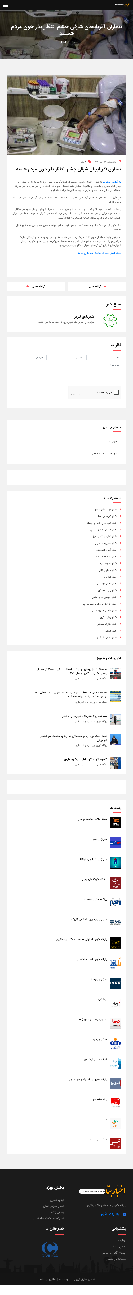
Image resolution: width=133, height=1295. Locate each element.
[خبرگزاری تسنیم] (115, 1143)
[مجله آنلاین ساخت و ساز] (115, 822)
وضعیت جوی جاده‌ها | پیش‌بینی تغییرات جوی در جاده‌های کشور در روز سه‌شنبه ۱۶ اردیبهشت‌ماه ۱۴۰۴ (70, 694)
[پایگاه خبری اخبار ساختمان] (115, 963)
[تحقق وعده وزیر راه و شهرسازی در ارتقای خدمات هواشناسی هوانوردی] (115, 739)
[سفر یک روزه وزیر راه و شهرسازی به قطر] (115, 719)
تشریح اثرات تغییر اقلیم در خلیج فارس (85, 759)
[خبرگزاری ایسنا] (115, 983)
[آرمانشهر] (115, 1003)
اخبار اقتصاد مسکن (106, 556)
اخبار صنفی (110, 631)
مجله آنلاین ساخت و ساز (93, 819)
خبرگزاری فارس (99, 1039)
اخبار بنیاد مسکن (107, 590)
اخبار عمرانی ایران (53, 1206)
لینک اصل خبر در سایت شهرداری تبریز (99, 253)
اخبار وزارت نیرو (108, 617)
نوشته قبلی (94, 286)
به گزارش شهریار (111, 182)
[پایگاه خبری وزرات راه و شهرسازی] (115, 1083)
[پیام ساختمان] (115, 1103)
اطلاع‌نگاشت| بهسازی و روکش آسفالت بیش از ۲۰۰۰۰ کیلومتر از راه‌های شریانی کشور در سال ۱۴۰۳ (72, 671)
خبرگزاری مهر (100, 839)
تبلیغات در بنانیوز (116, 1259)
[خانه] (115, 1123)
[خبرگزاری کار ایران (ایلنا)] (115, 863)
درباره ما (121, 1240)
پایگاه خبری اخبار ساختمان (92, 959)
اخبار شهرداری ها (107, 516)
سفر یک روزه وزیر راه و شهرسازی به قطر (85, 716)
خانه (73, 42)
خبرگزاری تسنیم (98, 1139)
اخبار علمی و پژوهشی (104, 610)
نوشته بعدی (38, 286)
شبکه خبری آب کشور (95, 1059)
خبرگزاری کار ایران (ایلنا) (93, 859)
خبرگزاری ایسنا (99, 979)
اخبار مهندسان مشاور (105, 509)
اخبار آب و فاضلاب (106, 550)
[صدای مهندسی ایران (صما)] (115, 1023)
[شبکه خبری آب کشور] (115, 1063)
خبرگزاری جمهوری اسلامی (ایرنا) (89, 919)
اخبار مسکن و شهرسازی (103, 530)
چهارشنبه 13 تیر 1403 (105, 162)
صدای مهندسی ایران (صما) (92, 1019)
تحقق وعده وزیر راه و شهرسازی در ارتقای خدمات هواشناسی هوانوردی (73, 738)
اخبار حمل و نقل (108, 570)
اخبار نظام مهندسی (106, 583)
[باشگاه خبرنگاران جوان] (115, 883)
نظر (83, 162)
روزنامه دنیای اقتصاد (95, 899)
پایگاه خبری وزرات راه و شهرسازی (91, 679)
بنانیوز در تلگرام (110, 1214)
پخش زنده (57, 1212)
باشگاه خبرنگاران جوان (94, 879)
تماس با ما (119, 1246)
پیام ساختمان (99, 1099)
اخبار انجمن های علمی (104, 597)
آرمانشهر (102, 999)
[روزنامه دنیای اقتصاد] (115, 903)
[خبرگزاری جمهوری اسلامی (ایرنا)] (115, 923)
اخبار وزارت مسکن (107, 624)
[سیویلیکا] (49, 1250)
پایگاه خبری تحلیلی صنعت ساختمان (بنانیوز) (81, 939)
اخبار (63, 42)
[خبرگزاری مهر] (115, 843)
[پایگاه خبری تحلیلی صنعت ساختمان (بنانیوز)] (115, 943)
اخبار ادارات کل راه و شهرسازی (100, 604)
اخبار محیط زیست (106, 563)
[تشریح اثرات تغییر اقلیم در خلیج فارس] (115, 763)
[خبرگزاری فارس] (115, 1043)
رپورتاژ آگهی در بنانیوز (113, 1252)
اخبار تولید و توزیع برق (104, 536)
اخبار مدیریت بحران (106, 543)
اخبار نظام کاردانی (107, 637)
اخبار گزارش (110, 577)
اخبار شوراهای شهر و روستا (102, 523)
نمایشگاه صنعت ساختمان (48, 1218)
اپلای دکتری (57, 1200)
